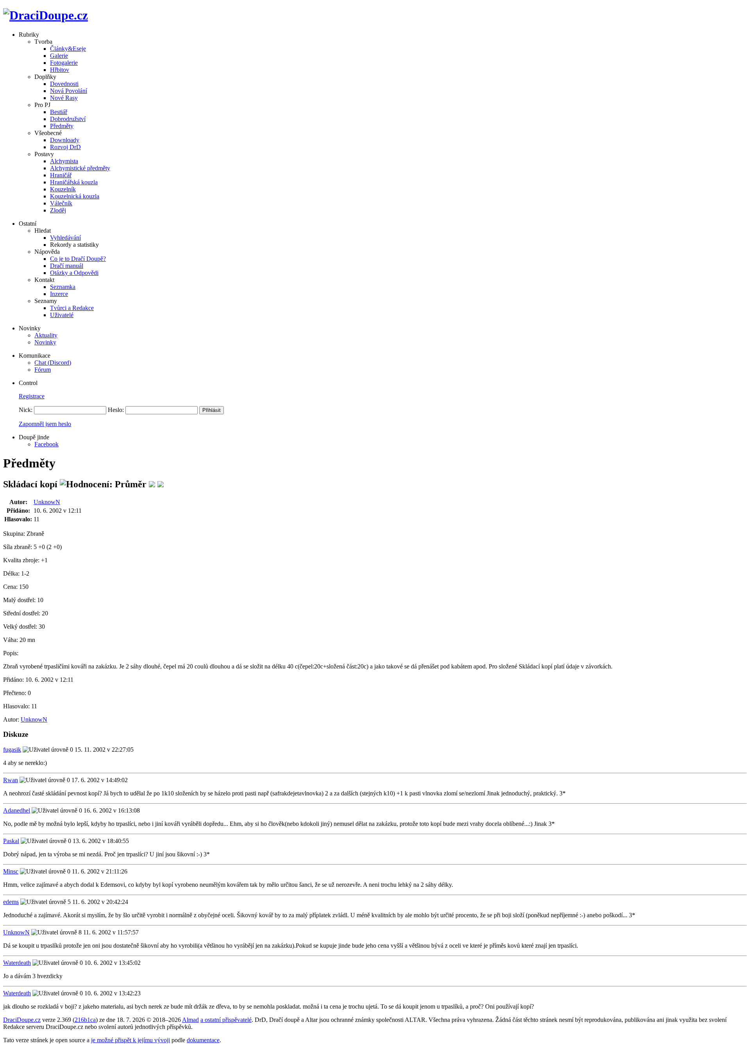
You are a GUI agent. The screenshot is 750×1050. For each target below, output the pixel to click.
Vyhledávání (65, 237)
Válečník (61, 203)
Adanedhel (16, 810)
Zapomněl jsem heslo (45, 424)
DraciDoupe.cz (22, 1019)
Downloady (64, 140)
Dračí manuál (66, 265)
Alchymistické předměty (80, 168)
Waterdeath (17, 962)
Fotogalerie (64, 62)
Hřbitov (59, 69)
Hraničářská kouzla (74, 182)
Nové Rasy (64, 97)
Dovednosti (64, 83)
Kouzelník (63, 189)
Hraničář (60, 175)
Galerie (59, 55)
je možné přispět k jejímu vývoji (130, 1040)
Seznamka (62, 286)
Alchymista (64, 161)
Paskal (11, 841)
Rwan (10, 780)
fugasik (12, 749)
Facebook (46, 444)
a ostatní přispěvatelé (226, 1019)
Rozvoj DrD (65, 147)
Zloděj (58, 210)
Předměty (61, 126)
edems (11, 901)
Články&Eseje (68, 48)
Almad (190, 1019)
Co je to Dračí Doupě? (78, 258)
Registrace (32, 396)
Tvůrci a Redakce (72, 308)
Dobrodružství (68, 119)
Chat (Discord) (52, 362)
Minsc (10, 871)
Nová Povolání (68, 90)
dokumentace (203, 1040)
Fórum (42, 369)
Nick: (25, 409)
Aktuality (45, 335)
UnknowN (47, 502)
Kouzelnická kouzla (74, 196)
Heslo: (116, 409)
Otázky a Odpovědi (74, 272)
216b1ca (85, 1019)
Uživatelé (61, 315)
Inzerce (59, 294)
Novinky (45, 342)
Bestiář (58, 112)
